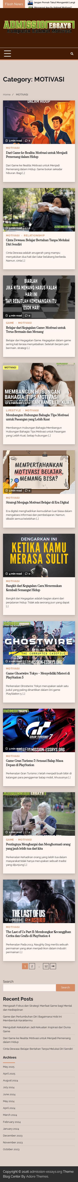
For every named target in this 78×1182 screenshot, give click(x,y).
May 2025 (8, 1066)
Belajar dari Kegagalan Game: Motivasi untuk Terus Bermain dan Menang (36, 330)
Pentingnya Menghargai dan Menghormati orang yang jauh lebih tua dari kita (38, 847)
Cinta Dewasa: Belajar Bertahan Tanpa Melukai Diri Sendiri (38, 1048)
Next (53, 966)
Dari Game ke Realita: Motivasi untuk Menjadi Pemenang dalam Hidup (36, 155)
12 (46, 966)
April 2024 (9, 1108)
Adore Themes (37, 1176)
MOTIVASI (13, 147)
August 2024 (10, 1080)
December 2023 (12, 1135)
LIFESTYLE (13, 410)
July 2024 (8, 1087)
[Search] (72, 54)
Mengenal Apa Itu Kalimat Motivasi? (27, 7)
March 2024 (10, 1114)
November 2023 (13, 1142)
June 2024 (9, 1094)
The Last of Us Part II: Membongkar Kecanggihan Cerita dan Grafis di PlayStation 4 (38, 934)
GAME (10, 322)
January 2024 (11, 1128)
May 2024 (8, 1101)
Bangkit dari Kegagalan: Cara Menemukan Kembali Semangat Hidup (34, 588)
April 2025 (9, 1073)
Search (8, 981)
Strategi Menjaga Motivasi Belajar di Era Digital (37, 503)
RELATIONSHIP (34, 235)
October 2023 (11, 1149)
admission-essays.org (46, 1172)
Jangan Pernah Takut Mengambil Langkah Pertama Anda (39, 2)
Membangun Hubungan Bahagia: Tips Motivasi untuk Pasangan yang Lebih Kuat (37, 417)
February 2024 (12, 1121)
